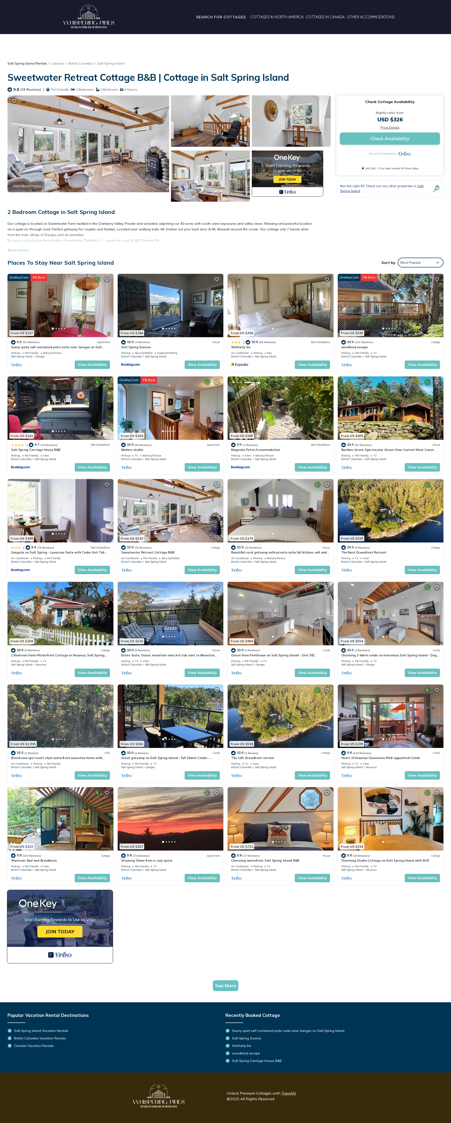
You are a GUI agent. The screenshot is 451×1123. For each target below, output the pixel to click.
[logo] (88, 17)
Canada (57, 63)
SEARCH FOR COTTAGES (221, 17)
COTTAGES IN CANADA (325, 17)
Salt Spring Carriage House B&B (35, 450)
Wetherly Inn (241, 347)
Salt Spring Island (110, 63)
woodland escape (354, 347)
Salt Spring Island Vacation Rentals (41, 1031)
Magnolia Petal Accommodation (255, 450)
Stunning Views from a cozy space (147, 860)
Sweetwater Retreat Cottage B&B (148, 552)
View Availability (92, 364)
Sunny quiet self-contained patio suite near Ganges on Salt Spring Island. (288, 1031)
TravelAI (288, 1093)
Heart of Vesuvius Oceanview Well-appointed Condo (380, 758)
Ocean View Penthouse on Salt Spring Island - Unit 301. (273, 655)
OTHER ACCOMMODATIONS (371, 17)
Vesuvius (41, 664)
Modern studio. (132, 450)
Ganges (40, 356)
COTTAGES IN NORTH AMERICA (277, 17)
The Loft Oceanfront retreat (252, 758)
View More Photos (27, 186)
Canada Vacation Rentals (34, 1046)
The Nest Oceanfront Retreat (363, 552)
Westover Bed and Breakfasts (34, 860)
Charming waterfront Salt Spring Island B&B (265, 860)
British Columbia (80, 63)
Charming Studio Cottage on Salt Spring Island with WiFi (385, 860)
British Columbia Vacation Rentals (40, 1038)
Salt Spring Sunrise (136, 347)
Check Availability (389, 138)
